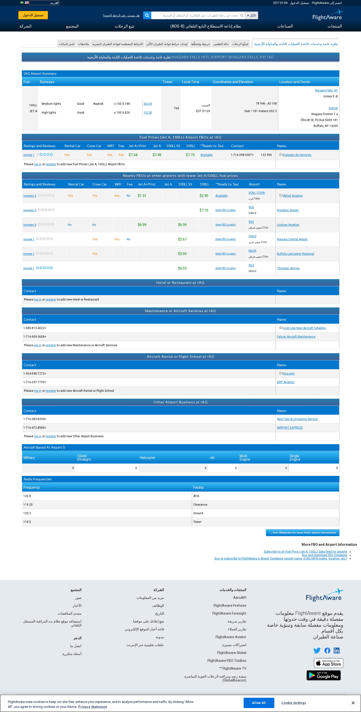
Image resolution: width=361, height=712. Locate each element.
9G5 (251, 207)
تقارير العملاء (237, 629)
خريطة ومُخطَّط (200, 44)
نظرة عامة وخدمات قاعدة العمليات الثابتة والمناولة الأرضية (296, 44)
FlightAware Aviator (231, 637)
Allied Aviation (293, 195)
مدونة (160, 637)
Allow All (259, 703)
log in (38, 164)
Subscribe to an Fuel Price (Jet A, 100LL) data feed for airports (305, 551)
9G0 (251, 222)
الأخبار (77, 605)
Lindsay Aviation (288, 225)
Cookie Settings (293, 703)
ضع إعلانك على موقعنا (148, 621)
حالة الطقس (221, 44)
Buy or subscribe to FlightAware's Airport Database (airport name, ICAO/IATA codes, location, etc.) (281, 558)
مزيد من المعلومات (150, 598)
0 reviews (29, 195)
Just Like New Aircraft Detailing (304, 328)
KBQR (252, 251)
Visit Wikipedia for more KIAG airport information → (302, 532)
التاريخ (159, 613)
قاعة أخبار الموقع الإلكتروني (144, 629)
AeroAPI (239, 598)
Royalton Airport (288, 210)
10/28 (148, 112)
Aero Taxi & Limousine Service (297, 419)
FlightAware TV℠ (232, 668)
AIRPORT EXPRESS (290, 427)
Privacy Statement (92, 707)
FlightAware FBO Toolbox (227, 661)
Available (206, 155)
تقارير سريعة (237, 621)
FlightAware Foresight (229, 613)
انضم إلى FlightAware (327, 3)
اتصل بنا (76, 646)
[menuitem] (334, 26)
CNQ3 (252, 236)
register (51, 164)
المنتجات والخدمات (233, 590)
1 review (29, 155)
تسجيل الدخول (299, 3)
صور (78, 598)
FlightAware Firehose (230, 605)
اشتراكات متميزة (234, 645)
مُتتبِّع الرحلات (240, 44)
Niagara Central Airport (292, 239)
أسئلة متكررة (72, 654)
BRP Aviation (285, 382)
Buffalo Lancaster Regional (295, 254)
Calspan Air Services (297, 155)
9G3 (251, 265)
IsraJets (289, 373)
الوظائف (158, 605)
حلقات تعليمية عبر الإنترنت (145, 645)
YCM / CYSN (257, 193)
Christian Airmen (288, 268)
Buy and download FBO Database (324, 555)
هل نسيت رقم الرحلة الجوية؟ (121, 15)
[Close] (353, 702)
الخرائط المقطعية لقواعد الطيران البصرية (117, 44)
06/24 (148, 104)
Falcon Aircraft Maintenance (296, 336)
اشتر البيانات (66, 44)
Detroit (333, 108)
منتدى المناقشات (70, 613)
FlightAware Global (231, 653)
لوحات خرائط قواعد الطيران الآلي (167, 44)
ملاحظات (83, 44)
